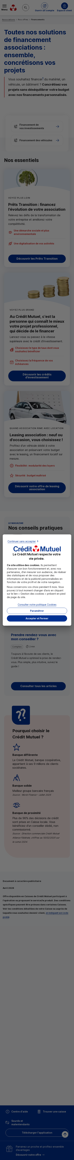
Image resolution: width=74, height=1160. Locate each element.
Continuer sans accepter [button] (22, 541)
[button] (37, 618)
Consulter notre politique (37, 604)
